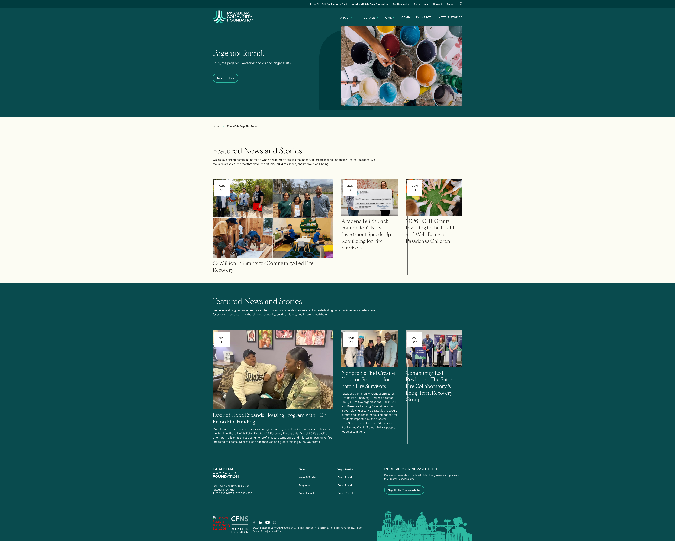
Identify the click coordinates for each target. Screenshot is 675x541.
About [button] (345, 17)
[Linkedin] (260, 522)
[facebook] (254, 522)
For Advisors (421, 4)
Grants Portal (345, 493)
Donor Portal (345, 485)
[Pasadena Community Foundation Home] (233, 22)
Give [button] (388, 17)
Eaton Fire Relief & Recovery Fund (328, 4)
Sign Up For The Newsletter (404, 490)
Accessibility (274, 531)
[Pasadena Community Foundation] (221, 524)
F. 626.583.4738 (242, 493)
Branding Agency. (346, 527)
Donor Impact (306, 493)
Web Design (320, 527)
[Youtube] (267, 522)
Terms (264, 531)
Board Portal (345, 477)
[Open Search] (461, 4)
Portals (450, 4)
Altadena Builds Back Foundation (370, 4)
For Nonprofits (401, 4)
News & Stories (450, 17)
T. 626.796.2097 (222, 493)
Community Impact (416, 17)
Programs (304, 485)
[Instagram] (274, 522)
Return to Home (225, 78)
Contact (437, 4)
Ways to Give (345, 469)
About (302, 469)
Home (216, 126)
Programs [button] (368, 17)
